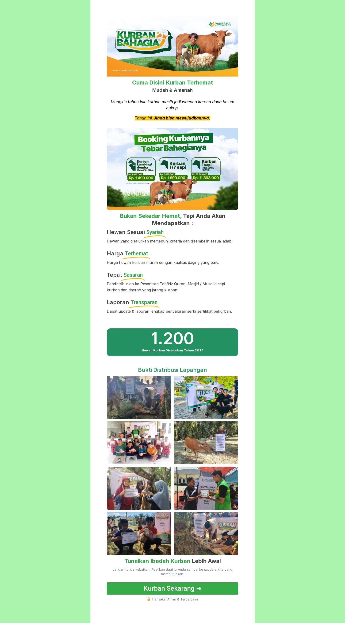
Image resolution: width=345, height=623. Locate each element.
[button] (172, 588)
